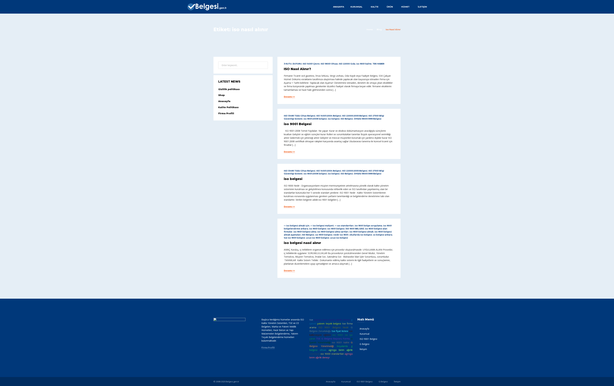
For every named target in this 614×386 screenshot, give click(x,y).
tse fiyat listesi (340, 331)
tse (311, 319)
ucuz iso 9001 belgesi (317, 238)
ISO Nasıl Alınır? (297, 69)
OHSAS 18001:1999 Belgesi (367, 119)
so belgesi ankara (382, 235)
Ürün (390, 7)
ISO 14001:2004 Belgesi (328, 116)
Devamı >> (289, 97)
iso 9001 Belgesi (297, 124)
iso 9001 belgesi (317, 228)
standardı (314, 353)
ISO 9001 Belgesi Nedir (333, 327)
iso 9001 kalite (364, 64)
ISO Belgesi (347, 119)
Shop (221, 95)
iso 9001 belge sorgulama (368, 225)
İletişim (422, 7)
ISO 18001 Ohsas (329, 64)
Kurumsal (356, 7)
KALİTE (374, 7)
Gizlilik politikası (229, 89)
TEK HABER (378, 64)
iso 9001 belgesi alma (304, 232)
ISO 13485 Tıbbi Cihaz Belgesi (299, 116)
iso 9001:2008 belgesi (315, 119)
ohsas (323, 349)
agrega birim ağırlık (341, 349)
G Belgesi (364, 344)
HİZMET (405, 7)
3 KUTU (288, 64)
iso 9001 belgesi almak (361, 232)
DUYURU (297, 64)
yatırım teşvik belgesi (329, 323)
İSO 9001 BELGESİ (355, 228)
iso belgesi (334, 119)
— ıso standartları (344, 225)
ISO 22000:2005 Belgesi (354, 116)
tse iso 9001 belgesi (294, 238)
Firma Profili (226, 113)
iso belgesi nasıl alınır (302, 243)
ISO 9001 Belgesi (368, 338)
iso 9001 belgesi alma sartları (332, 232)
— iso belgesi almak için (296, 225)
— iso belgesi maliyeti (322, 225)
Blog (379, 29)
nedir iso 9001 (340, 235)
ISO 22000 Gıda (347, 64)
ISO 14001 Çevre (311, 64)
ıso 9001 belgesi (323, 235)
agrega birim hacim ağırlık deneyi (332, 319)
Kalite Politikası (228, 107)
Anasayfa (338, 7)
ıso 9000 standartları (332, 353)
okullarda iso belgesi (360, 235)
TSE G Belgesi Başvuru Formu (333, 338)
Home (369, 29)
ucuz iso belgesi (339, 238)
